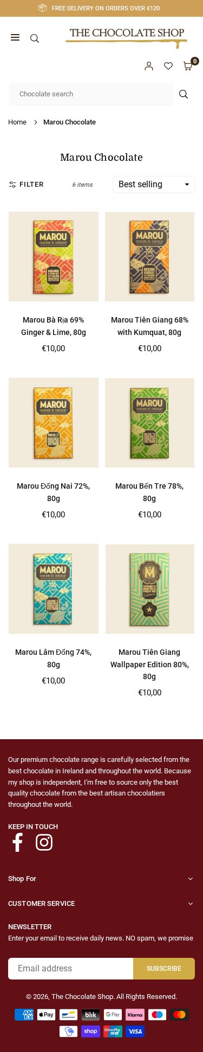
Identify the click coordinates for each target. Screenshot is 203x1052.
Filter (31, 184)
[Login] (149, 66)
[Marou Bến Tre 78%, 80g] (150, 422)
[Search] (34, 39)
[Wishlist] (168, 66)
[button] (15, 39)
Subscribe (164, 968)
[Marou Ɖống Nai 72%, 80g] (54, 422)
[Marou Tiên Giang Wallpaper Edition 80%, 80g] (150, 589)
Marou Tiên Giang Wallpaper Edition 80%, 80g (149, 664)
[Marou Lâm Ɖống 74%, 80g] (54, 589)
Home (17, 122)
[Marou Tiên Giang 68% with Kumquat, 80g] (150, 256)
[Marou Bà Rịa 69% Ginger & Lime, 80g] (54, 256)
